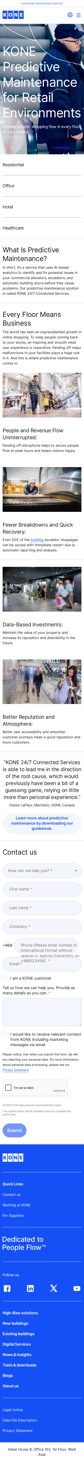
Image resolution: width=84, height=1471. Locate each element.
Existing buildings (18, 1333)
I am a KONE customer (30, 978)
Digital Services (17, 1344)
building (37, 539)
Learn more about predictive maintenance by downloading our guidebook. (42, 823)
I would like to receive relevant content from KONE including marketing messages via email (45, 1039)
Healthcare (13, 228)
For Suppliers (13, 1215)
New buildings (15, 1323)
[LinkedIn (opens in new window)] (30, 1287)
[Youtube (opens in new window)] (76, 1287)
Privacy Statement (16, 1070)
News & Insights (17, 1354)
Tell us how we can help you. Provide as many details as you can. (39, 990)
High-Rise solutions (20, 1313)
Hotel (8, 207)
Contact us (11, 1194)
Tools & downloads (19, 1365)
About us (11, 1386)
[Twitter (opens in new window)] (53, 1287)
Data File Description (20, 1420)
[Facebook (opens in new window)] (7, 1287)
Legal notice (13, 1410)
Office (8, 185)
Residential (13, 164)
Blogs (8, 1375)
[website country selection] (70, 14)
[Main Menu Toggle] (78, 15)
